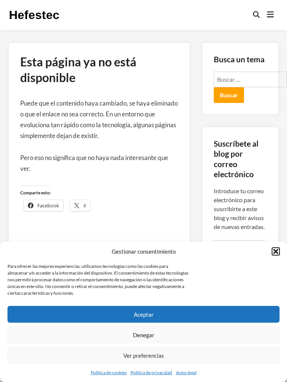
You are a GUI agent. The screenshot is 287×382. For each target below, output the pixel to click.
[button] (276, 251)
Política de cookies (109, 372)
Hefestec (34, 15)
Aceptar (144, 314)
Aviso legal (186, 372)
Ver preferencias (143, 355)
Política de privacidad (151, 372)
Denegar (143, 335)
